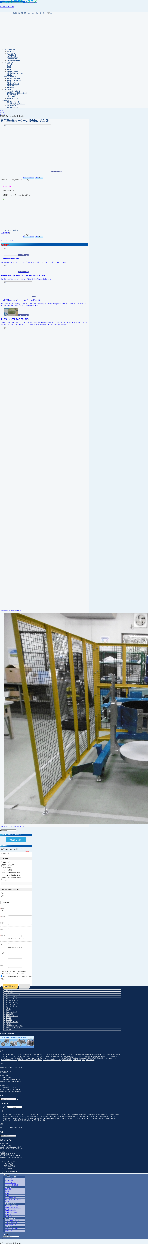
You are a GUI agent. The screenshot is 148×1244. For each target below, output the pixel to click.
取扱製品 (8, 1202)
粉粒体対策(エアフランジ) (13, 1199)
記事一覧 (8, 1189)
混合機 (15, 230)
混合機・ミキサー (10, 1210)
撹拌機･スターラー (11, 1214)
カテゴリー (3, 1107)
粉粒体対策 (8, 1216)
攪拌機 (7, 1195)
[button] (40, 178)
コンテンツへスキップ (7, 7)
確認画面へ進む (10, 986)
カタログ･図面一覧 (11, 1222)
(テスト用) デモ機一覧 (12, 1220)
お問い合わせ (7, 1168)
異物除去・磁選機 (10, 1197)
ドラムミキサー (7, 230)
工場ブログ (5, 233)
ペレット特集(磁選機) (11, 1185)
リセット (24, 986)
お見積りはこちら (10, 1230)
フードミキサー (10, 1181)
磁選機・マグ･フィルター (13, 1208)
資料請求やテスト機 (11, 1228)
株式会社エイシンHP (11, 1205)
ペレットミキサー (10, 1183)
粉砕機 (7, 1193)
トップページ (9, 1178)
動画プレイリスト (10, 1224)
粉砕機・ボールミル (11, 1212)
